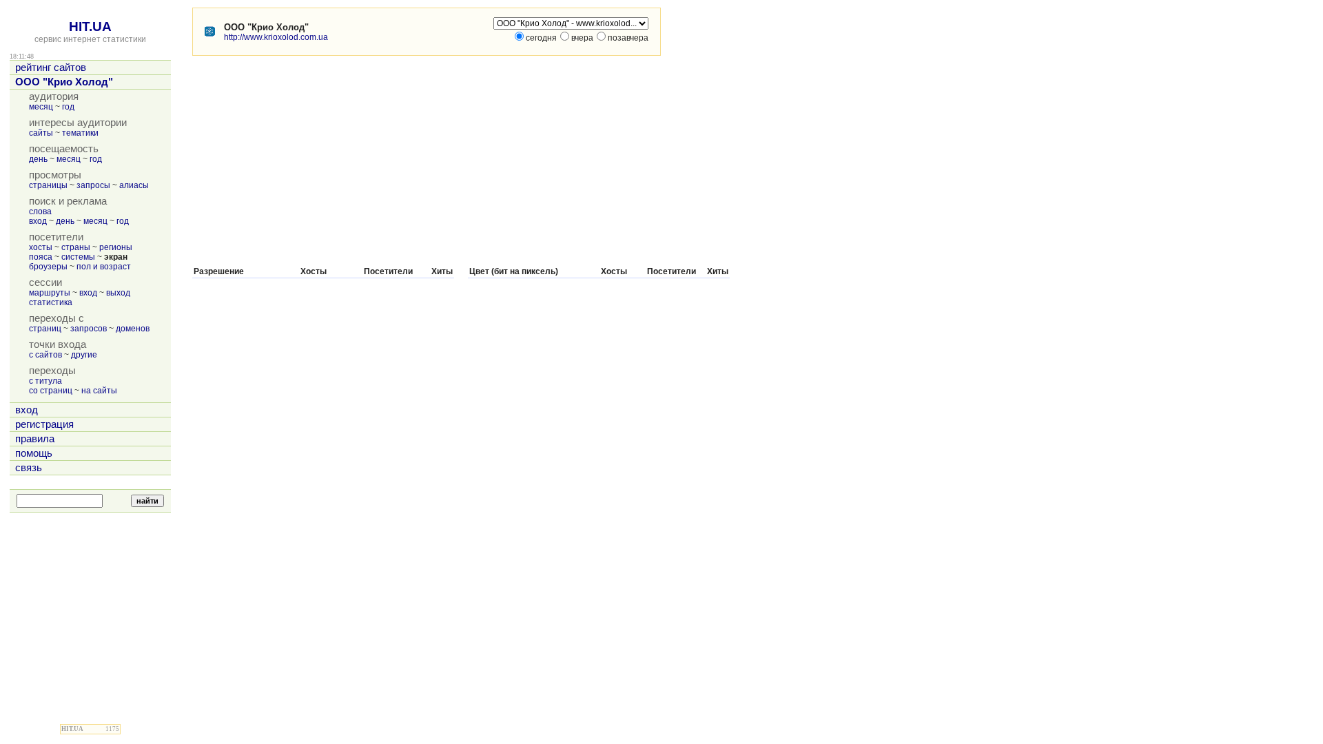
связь (28, 467)
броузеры (48, 266)
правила (34, 438)
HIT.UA (90, 26)
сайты (41, 133)
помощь (33, 453)
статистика (50, 302)
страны (75, 247)
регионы (115, 247)
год (68, 107)
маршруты (49, 293)
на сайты (99, 390)
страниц (45, 328)
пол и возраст (103, 266)
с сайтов (45, 355)
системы (78, 257)
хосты (40, 247)
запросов (88, 328)
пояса (40, 257)
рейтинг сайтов (50, 67)
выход (118, 293)
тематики (80, 133)
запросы (93, 185)
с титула (45, 381)
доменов (133, 328)
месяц (41, 107)
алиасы (134, 185)
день (38, 159)
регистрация (44, 424)
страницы (48, 185)
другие (84, 355)
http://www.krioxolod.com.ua (276, 37)
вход (38, 221)
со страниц (50, 390)
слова (40, 211)
